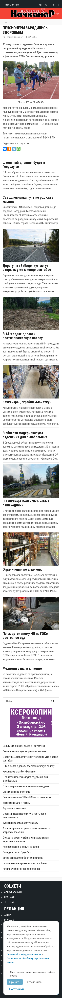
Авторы (8, 915)
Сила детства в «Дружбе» (17, 852)
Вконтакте (9, 897)
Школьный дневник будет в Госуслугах (24, 165)
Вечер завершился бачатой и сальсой (23, 857)
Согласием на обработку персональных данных (28, 960)
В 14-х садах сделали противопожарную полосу (23, 336)
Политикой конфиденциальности (24, 954)
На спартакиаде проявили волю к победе (25, 863)
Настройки (16, 989)
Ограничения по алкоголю (22, 569)
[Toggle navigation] (6, 22)
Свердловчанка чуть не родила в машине (28, 199)
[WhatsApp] (19, 149)
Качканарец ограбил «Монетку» (27, 402)
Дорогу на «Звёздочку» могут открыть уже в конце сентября (27, 268)
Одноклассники (13, 892)
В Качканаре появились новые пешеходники (26, 503)
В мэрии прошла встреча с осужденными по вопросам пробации (26, 830)
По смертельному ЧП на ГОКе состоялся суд (25, 636)
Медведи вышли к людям (22, 669)
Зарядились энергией (14, 808)
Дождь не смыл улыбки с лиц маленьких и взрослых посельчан (26, 839)
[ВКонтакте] (5, 149)
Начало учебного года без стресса (21, 868)
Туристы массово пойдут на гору (20, 823)
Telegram (9, 902)
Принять (14, 982)
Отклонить (34, 982)
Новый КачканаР (15, 37)
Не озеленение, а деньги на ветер (21, 846)
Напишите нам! (12, 5)
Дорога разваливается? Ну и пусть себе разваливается (24, 815)
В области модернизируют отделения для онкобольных (25, 435)
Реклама (9, 920)
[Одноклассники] (9, 149)
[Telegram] (14, 149)
